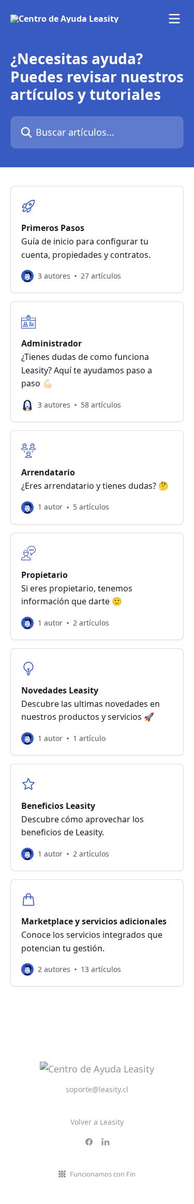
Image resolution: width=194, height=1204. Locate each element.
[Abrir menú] (174, 18)
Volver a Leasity (97, 1122)
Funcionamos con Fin (103, 1174)
